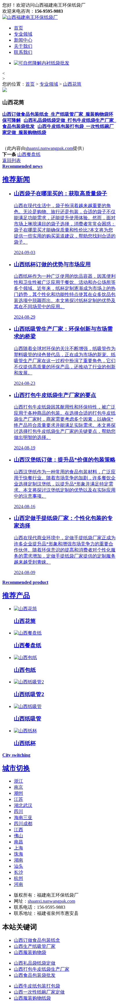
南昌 (18, 841)
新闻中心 (23, 40)
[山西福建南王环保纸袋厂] (30, 17)
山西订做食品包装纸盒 (37, 940)
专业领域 (23, 34)
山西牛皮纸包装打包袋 (37, 985)
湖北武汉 (23, 805)
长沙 (18, 872)
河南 (18, 884)
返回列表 (11, 160)
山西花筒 (72, 84)
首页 (18, 27)
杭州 (18, 878)
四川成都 (23, 823)
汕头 (18, 866)
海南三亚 (23, 817)
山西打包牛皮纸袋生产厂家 (41, 969)
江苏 (18, 799)
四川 (18, 811)
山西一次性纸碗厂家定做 (39, 992)
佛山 (18, 835)
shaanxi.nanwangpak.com (49, 148)
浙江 (18, 781)
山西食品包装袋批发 (34, 975)
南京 (18, 787)
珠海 (18, 853)
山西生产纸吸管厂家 (34, 946)
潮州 (18, 793)
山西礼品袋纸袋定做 (34, 963)
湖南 (18, 860)
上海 (18, 847)
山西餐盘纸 (28, 154)
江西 (18, 829)
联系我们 (23, 52)
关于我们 (23, 46)
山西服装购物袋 (30, 952)
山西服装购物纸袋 (32, 998)
